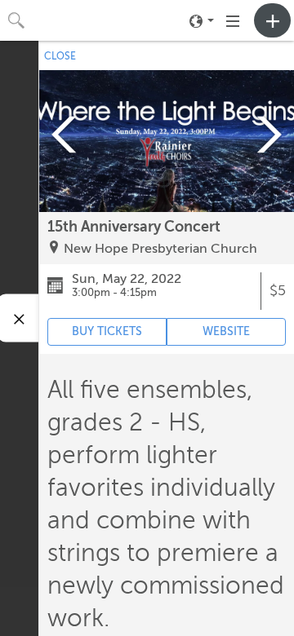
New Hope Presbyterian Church (160, 248)
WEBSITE (226, 331)
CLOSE (60, 56)
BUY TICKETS (107, 331)
